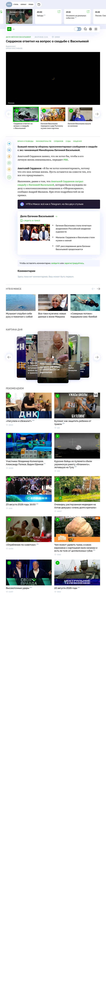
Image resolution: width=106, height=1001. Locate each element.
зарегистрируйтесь (74, 263)
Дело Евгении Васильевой (18, 37)
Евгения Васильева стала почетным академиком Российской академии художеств (73, 228)
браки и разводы (25, 141)
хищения (77, 141)
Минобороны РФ (43, 141)
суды (68, 141)
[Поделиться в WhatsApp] (9, 163)
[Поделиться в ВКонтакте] (9, 150)
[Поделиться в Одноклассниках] (9, 156)
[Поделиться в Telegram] (9, 144)
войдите (55, 263)
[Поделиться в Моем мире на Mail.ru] (9, 169)
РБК (65, 159)
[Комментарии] (9, 177)
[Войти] (90, 29)
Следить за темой (31, 221)
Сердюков (58, 141)
